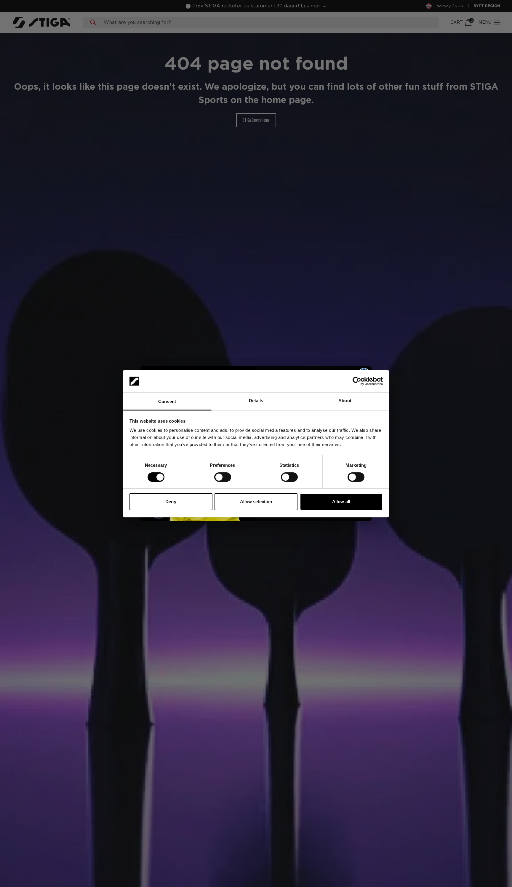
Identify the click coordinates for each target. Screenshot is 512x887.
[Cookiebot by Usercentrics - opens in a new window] (357, 381)
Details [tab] (256, 400)
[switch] (222, 477)
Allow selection (256, 501)
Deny (170, 501)
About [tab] (344, 400)
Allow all (341, 501)
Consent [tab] (167, 401)
